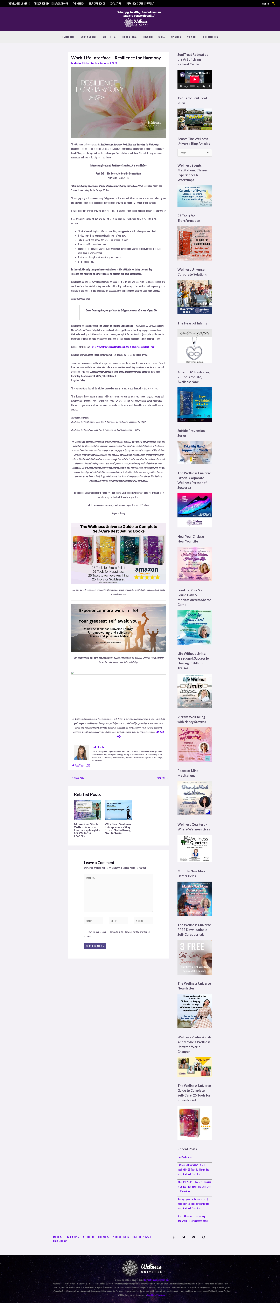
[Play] (181, 86)
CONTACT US (115, 3)
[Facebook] (174, 1237)
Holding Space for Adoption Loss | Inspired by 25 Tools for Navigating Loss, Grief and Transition (193, 1203)
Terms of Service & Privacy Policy (156, 1279)
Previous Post (76, 777)
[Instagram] (203, 1237)
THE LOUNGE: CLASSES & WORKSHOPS (51, 3)
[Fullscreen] (208, 86)
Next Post (162, 777)
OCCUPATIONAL (130, 37)
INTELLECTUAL (109, 37)
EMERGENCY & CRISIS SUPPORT (140, 3)
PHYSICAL (148, 37)
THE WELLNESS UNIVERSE (18, 3)
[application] (194, 79)
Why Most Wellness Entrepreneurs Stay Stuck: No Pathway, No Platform (118, 828)
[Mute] (203, 86)
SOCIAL (162, 37)
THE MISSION (78, 3)
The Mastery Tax (184, 1157)
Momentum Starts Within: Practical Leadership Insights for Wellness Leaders (87, 830)
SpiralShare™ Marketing (156, 1294)
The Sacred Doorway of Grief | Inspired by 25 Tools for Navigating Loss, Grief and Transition (193, 1169)
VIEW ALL (192, 37)
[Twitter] (183, 1237)
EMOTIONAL (68, 37)
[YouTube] (193, 1237)
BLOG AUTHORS (210, 37)
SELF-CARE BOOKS (97, 3)
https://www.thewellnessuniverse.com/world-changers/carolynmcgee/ (123, 347)
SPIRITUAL (176, 37)
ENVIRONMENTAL (88, 37)
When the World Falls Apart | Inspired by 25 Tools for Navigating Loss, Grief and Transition (194, 1186)
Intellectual (76, 63)
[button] (273, 3)
